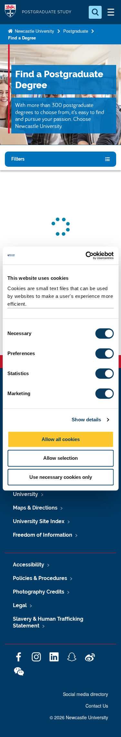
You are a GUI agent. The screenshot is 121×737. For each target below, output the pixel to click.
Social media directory (85, 694)
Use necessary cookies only (60, 477)
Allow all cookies (61, 439)
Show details (86, 419)
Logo (10, 12)
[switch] (104, 353)
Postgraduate (75, 31)
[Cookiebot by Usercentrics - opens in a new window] (86, 255)
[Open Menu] (110, 12)
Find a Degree (22, 38)
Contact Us (97, 705)
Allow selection (60, 458)
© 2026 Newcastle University (79, 717)
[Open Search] (95, 12)
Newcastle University (34, 31)
